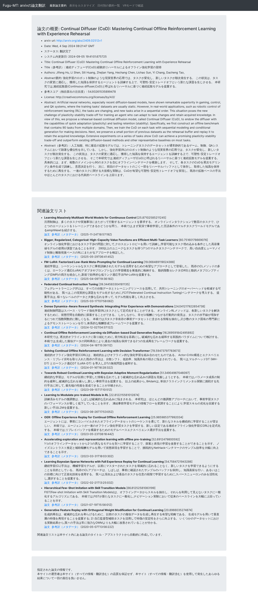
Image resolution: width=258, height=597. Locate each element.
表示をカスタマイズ (82, 5)
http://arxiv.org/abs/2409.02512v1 (79, 40)
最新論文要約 (58, 5)
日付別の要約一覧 (108, 5)
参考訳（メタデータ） (66, 234)
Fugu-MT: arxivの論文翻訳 (24, 5)
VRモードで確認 (133, 5)
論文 (47, 234)
